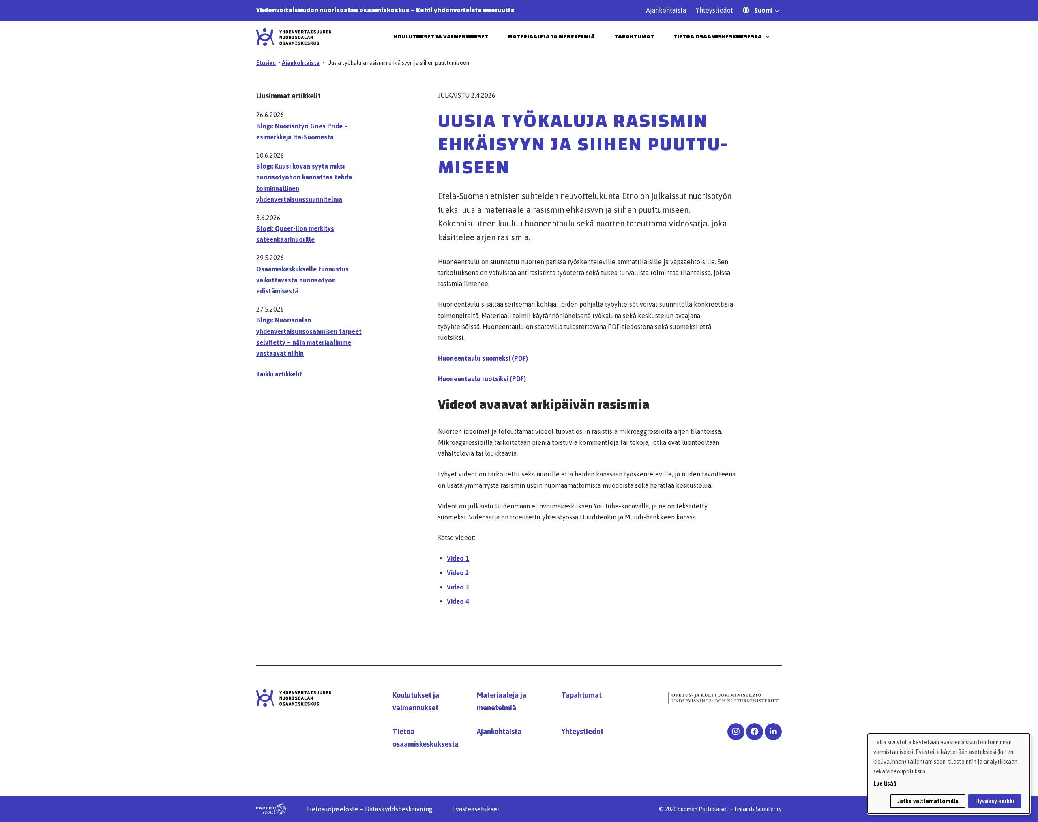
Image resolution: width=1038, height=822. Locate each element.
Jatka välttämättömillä (928, 801)
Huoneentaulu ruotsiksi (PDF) (482, 378)
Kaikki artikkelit (279, 374)
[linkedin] (773, 731)
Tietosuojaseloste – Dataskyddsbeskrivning (369, 809)
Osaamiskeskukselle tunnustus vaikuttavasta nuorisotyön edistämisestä (302, 280)
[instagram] (735, 731)
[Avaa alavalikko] (767, 36)
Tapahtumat (634, 37)
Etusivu (266, 63)
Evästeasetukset (476, 809)
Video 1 (458, 558)
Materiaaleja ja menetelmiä (551, 37)
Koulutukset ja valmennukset (441, 37)
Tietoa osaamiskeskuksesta (717, 37)
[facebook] (754, 731)
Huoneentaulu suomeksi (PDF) (483, 358)
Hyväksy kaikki (994, 801)
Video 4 (458, 601)
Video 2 (458, 572)
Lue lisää (884, 783)
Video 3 (458, 587)
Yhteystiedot (714, 10)
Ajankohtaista (666, 10)
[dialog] (949, 774)
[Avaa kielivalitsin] (777, 11)
